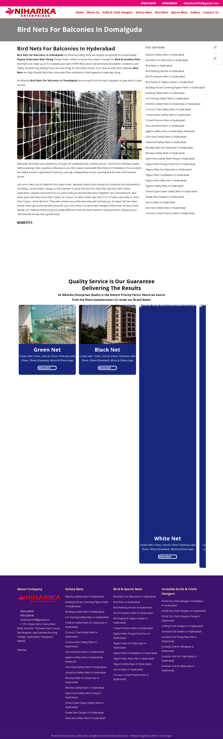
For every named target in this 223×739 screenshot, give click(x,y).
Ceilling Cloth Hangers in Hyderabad (182, 626)
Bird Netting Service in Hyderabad (164, 71)
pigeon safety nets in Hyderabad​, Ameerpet (170, 131)
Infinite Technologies (161, 735)
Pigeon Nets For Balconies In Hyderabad (168, 169)
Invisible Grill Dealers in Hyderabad (181, 631)
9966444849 (44, 367)
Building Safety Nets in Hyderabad (164, 93)
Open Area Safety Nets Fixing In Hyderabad (170, 158)
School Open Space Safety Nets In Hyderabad (171, 191)
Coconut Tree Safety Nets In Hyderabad (168, 109)
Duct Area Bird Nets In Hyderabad (164, 125)
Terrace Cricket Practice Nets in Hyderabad (169, 213)
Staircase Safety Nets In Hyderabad (165, 207)
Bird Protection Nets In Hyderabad (165, 76)
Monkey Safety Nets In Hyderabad (164, 153)
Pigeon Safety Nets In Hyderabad (164, 186)
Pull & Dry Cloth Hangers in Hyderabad (184, 610)
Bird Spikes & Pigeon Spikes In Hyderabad (169, 82)
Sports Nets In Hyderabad (160, 202)
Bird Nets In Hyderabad (158, 65)
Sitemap (21, 650)
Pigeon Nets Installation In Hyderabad (167, 175)
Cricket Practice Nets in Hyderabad (165, 120)
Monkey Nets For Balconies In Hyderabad (169, 147)
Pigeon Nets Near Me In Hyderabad (165, 180)
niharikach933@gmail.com (35, 619)
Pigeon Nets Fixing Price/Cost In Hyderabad (170, 164)
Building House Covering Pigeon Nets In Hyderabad (174, 87)
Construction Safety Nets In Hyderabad (167, 114)
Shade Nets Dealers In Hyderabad (164, 196)
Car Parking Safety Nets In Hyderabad (167, 98)
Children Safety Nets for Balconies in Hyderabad (172, 104)
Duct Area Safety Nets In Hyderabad (165, 136)
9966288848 (27, 615)
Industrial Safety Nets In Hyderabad (165, 142)
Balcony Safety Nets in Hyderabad (164, 54)
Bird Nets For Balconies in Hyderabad (166, 60)
